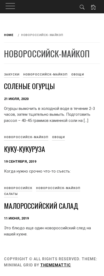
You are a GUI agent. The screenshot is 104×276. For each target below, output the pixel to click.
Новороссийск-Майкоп (45, 74)
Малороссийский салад (41, 206)
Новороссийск (18, 188)
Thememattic (55, 265)
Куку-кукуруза (24, 149)
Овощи (77, 74)
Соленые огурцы (29, 86)
